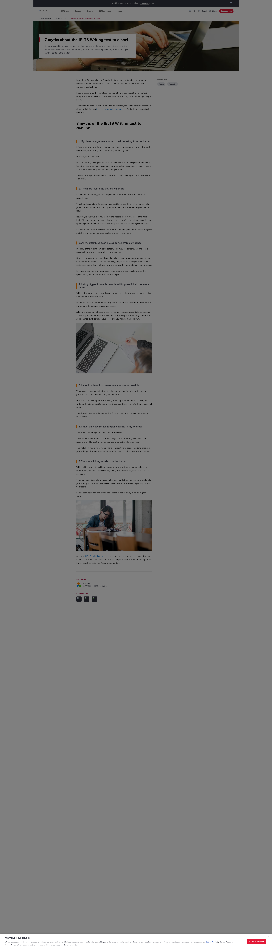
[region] (136, 941)
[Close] (268, 937)
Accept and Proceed (256, 941)
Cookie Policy (211, 942)
